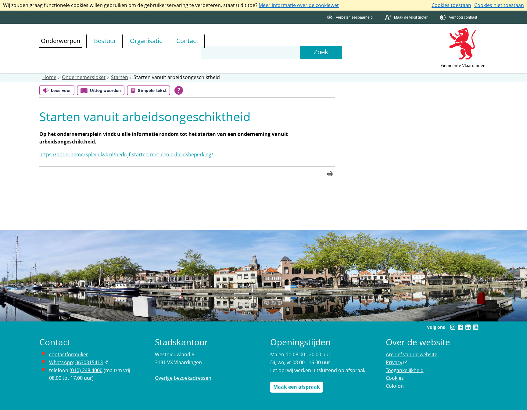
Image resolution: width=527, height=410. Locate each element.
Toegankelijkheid (405, 370)
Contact (187, 41)
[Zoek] (321, 52)
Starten (119, 77)
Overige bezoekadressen (183, 378)
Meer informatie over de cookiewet (299, 5)
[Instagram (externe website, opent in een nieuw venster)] (452, 327)
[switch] (350, 17)
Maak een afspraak (296, 386)
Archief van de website (411, 354)
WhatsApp (61, 362)
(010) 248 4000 (86, 370)
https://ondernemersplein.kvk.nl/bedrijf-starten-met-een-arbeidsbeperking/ (126, 154)
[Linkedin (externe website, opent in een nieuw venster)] (467, 327)
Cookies (395, 378)
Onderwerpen (60, 41)
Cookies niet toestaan (499, 5)
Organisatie (146, 41)
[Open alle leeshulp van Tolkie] (178, 90)
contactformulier (68, 354)
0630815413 (89, 362)
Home (49, 77)
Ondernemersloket (84, 77)
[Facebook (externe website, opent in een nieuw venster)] (460, 327)
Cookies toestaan (451, 5)
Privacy (394, 362)
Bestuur (105, 41)
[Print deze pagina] (330, 174)
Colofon (395, 386)
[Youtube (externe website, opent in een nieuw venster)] (475, 327)
